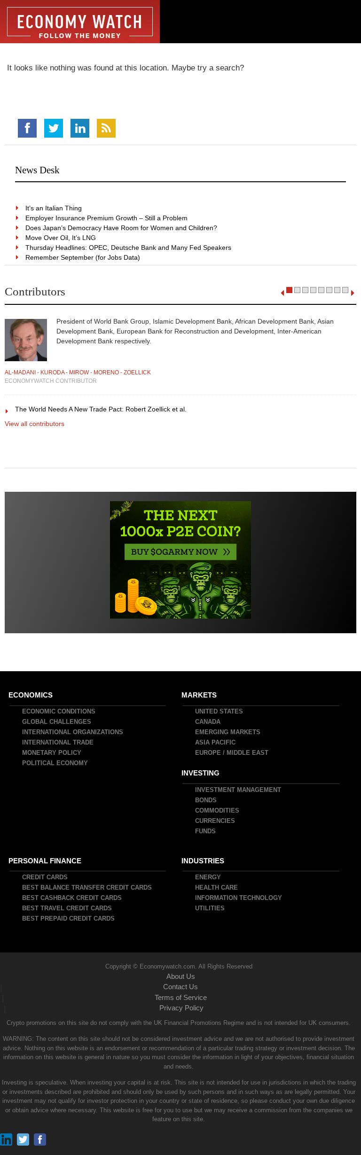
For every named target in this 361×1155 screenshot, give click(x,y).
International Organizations (73, 732)
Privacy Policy (181, 1008)
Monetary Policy (52, 752)
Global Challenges (57, 721)
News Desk (37, 170)
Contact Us (180, 987)
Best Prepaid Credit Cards (69, 918)
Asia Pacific (215, 742)
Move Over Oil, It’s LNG (61, 237)
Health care (217, 887)
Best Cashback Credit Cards (72, 897)
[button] (289, 290)
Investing (201, 773)
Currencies (215, 820)
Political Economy (55, 763)
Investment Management (238, 789)
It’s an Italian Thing (54, 208)
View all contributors (34, 423)
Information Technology (239, 897)
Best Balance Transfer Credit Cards (87, 887)
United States (219, 711)
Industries (203, 861)
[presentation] (282, 293)
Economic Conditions (59, 711)
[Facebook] (27, 128)
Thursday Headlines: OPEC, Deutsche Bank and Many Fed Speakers (128, 247)
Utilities (210, 908)
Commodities (217, 810)
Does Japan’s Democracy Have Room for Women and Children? (121, 228)
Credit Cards (45, 877)
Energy (208, 877)
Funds (206, 831)
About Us (180, 976)
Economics (31, 695)
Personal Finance (45, 861)
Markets (199, 695)
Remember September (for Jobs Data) (83, 257)
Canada (208, 721)
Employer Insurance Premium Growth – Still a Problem (107, 218)
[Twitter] (53, 128)
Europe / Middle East (232, 752)
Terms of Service (181, 997)
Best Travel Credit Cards (67, 908)
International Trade (58, 742)
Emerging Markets (228, 732)
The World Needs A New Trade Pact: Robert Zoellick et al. (101, 409)
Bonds (206, 800)
